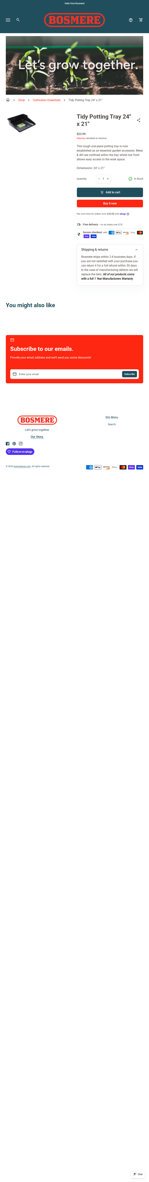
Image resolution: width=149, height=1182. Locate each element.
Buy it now (110, 203)
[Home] (74, 19)
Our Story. (37, 437)
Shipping (81, 138)
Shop (21, 100)
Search (112, 424)
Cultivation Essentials (47, 100)
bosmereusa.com (22, 466)
